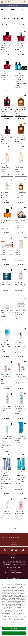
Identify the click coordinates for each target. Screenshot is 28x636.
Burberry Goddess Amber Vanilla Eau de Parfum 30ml (20, 194)
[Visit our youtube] (16, 550)
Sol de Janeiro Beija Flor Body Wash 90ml (21, 513)
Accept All (14, 633)
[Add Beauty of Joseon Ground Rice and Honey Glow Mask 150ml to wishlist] (25, 298)
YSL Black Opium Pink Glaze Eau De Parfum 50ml (6, 109)
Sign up (14, 542)
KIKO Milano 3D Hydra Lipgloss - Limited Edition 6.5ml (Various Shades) (6, 378)
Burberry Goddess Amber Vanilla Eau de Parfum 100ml (20, 137)
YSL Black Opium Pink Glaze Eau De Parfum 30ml (6, 137)
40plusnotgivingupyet (14, 19)
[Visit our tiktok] (19, 550)
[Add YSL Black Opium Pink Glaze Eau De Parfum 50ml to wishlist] (11, 95)
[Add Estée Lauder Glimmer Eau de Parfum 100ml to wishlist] (25, 152)
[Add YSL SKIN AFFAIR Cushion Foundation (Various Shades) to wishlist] (25, 208)
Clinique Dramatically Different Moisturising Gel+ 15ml (20, 344)
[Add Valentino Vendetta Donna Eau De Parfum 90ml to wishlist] (11, 31)
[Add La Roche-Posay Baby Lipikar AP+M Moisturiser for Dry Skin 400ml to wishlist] (25, 394)
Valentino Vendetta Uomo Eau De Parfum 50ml (7, 222)
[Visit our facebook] (5, 550)
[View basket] (25, 9)
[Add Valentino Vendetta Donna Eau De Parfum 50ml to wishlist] (25, 31)
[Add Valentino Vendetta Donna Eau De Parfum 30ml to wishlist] (11, 60)
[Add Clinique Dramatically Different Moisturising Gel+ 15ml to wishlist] (25, 328)
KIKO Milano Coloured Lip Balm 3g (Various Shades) (21, 376)
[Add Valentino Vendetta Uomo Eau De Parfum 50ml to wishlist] (11, 208)
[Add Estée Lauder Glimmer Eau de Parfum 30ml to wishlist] (11, 180)
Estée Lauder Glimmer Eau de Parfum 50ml (5, 165)
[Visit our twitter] (8, 550)
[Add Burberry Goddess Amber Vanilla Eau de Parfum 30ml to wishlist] (25, 180)
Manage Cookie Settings (14, 624)
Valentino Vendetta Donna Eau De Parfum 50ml (20, 45)
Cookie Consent (14, 570)
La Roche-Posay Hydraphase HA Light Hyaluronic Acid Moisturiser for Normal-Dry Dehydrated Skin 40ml (7, 442)
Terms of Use (19, 621)
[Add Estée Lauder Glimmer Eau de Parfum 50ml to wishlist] (11, 152)
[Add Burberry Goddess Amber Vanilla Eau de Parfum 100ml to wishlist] (25, 123)
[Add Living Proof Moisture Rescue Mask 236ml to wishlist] (11, 270)
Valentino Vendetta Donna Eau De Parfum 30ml (7, 73)
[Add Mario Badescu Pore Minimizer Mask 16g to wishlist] (11, 298)
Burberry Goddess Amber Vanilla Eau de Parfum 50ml (20, 109)
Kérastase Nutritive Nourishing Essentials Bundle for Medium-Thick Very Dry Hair (7, 254)
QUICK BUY (7, 54)
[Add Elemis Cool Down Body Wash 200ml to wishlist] (25, 424)
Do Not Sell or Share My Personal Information (14, 573)
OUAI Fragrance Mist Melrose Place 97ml (20, 284)
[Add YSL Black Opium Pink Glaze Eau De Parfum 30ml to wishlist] (11, 123)
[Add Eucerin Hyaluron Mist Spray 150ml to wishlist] (11, 394)
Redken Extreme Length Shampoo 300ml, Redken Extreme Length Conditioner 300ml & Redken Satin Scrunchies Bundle (20, 77)
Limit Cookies (14, 628)
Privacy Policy (10, 621)
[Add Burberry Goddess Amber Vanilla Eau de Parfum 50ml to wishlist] (25, 95)
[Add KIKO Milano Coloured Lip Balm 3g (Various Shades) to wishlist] (25, 362)
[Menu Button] (1, 9)
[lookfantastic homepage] (14, 9)
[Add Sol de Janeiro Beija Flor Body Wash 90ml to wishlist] (25, 499)
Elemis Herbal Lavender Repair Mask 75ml (6, 513)
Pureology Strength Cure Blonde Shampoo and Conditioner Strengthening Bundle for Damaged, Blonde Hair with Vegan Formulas (7, 479)
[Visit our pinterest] (23, 550)
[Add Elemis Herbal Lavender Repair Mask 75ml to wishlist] (11, 499)
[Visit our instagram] (12, 550)
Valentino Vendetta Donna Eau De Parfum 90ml (7, 45)
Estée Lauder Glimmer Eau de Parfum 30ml (5, 194)
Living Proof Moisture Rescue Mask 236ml (6, 284)
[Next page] (19, 528)
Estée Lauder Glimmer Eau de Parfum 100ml (19, 165)
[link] (22, 9)
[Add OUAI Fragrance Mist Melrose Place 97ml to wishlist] (25, 270)
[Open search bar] (4, 9)
